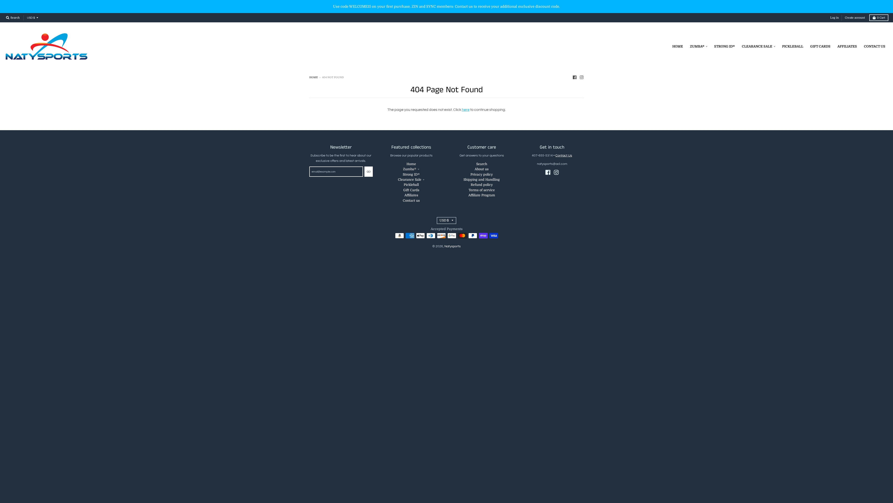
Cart (881, 17)
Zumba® (409, 169)
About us (482, 169)
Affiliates (411, 195)
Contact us (411, 200)
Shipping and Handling (481, 179)
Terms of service (482, 190)
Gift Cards (411, 190)
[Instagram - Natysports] (582, 77)
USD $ (31, 17)
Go (368, 171)
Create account (855, 17)
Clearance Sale (409, 179)
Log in (834, 17)
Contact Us (563, 155)
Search (481, 164)
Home (313, 77)
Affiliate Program (481, 195)
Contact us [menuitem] (874, 46)
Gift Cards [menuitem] (820, 46)
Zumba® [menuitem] (697, 46)
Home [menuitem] (677, 46)
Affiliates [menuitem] (847, 46)
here (466, 110)
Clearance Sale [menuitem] (757, 46)
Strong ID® (411, 174)
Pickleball (411, 185)
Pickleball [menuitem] (792, 46)
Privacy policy (481, 174)
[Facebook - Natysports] (575, 77)
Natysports (452, 246)
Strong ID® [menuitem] (724, 46)
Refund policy (482, 185)
